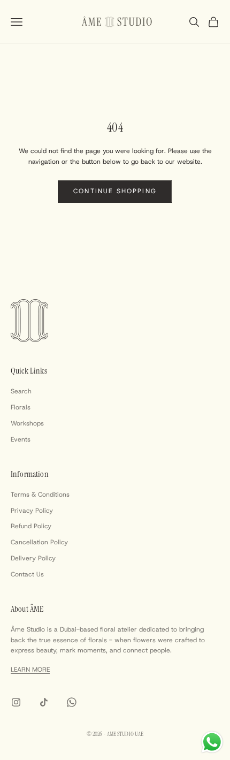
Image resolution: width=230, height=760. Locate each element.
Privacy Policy (32, 510)
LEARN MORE (30, 669)
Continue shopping (115, 191)
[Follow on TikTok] (44, 702)
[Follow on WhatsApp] (71, 702)
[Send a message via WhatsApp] (212, 742)
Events (20, 439)
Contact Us (27, 574)
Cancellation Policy (39, 542)
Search (21, 391)
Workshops (27, 423)
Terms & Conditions (40, 494)
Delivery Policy (33, 558)
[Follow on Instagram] (16, 702)
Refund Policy (31, 526)
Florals (20, 407)
